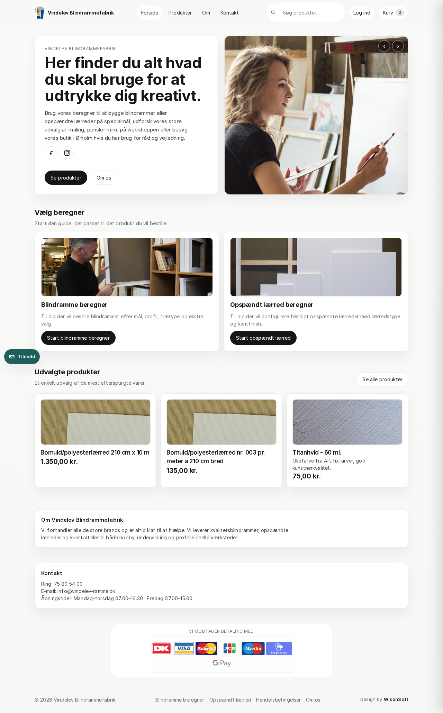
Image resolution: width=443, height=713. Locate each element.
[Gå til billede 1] (314, 189)
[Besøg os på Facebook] (51, 152)
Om (206, 13)
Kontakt (229, 13)
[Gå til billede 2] (318, 189)
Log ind (361, 13)
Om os (104, 178)
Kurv (392, 13)
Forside (149, 13)
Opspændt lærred (230, 700)
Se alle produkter (382, 379)
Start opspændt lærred (263, 338)
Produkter (180, 13)
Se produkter (66, 178)
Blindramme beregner (180, 700)
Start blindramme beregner (78, 338)
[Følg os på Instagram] (67, 152)
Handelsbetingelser (278, 700)
